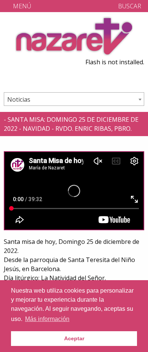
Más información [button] (47, 319)
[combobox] (74, 99)
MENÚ (21, 6)
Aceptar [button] (74, 338)
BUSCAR (129, 6)
